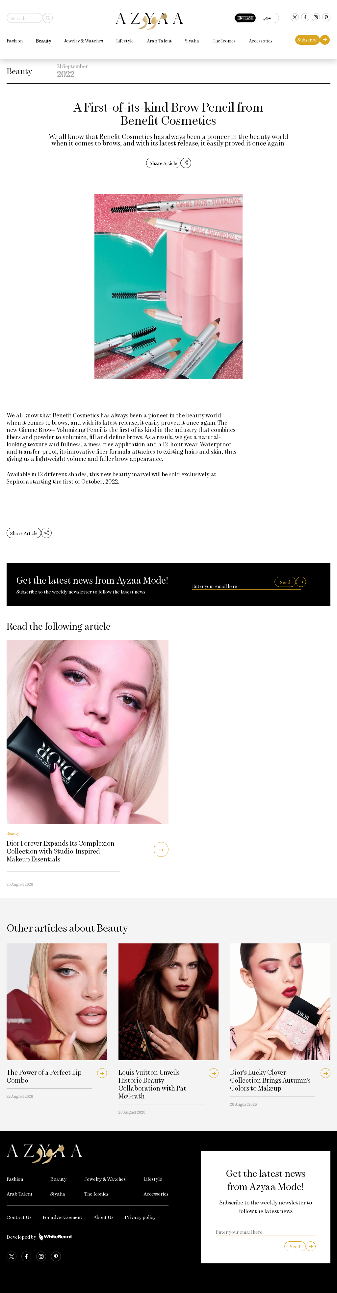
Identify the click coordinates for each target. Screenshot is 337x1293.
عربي (267, 17)
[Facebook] (305, 18)
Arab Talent (159, 41)
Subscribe (308, 40)
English (245, 17)
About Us (103, 1217)
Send (285, 582)
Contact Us (19, 1217)
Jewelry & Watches (83, 41)
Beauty (43, 41)
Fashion (15, 41)
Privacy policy (140, 1217)
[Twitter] (295, 18)
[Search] (48, 18)
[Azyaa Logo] (87, 1154)
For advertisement (62, 1217)
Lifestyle (125, 41)
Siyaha (192, 41)
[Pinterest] (326, 18)
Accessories (260, 41)
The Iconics (224, 41)
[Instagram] (316, 18)
